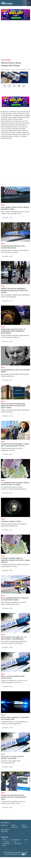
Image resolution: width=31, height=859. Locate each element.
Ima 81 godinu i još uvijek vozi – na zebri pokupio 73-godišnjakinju (13, 638)
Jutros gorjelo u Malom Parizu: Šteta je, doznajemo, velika (15, 208)
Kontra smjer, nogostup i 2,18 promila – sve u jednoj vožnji (15, 718)
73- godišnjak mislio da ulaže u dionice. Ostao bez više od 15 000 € (15, 483)
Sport (26, 840)
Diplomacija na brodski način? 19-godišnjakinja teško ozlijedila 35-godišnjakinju (13, 331)
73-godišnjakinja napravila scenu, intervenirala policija (13, 247)
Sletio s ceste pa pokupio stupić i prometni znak (13, 677)
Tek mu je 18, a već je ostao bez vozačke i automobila (12, 757)
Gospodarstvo (15, 840)
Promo (4, 845)
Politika (4, 840)
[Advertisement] (15, 39)
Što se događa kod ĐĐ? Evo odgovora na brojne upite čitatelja (15, 599)
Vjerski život (18, 843)
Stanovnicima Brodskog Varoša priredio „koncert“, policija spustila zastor (13, 797)
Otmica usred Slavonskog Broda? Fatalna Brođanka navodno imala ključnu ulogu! (13, 405)
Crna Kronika (6, 843)
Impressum (4, 825)
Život (15, 841)
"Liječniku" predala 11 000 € (11, 521)
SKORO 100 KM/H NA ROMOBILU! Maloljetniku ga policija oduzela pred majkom (14, 290)
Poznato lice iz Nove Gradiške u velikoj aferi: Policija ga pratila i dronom (15, 445)
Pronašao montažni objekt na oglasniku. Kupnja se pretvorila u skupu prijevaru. (15, 560)
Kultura (7, 841)
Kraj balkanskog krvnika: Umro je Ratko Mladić (15, 371)
